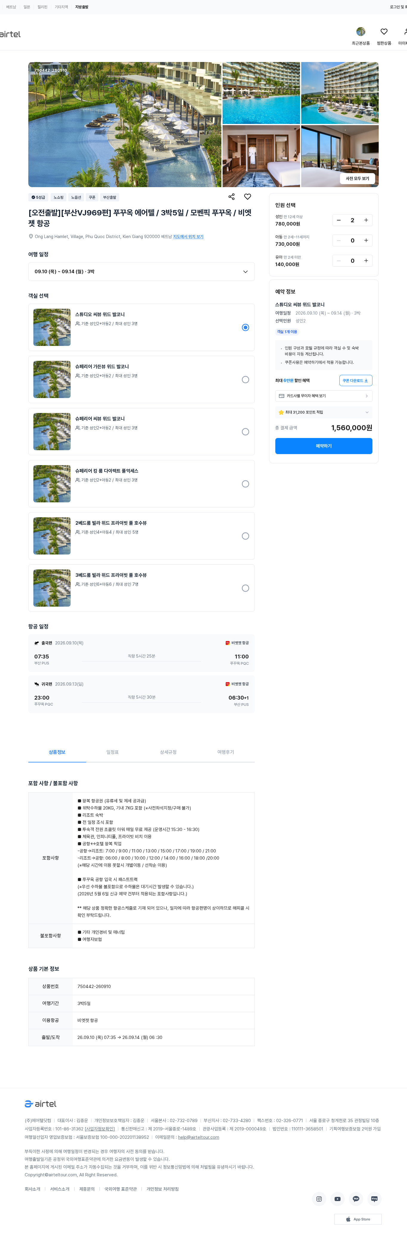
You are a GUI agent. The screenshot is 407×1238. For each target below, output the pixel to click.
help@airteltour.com (198, 1137)
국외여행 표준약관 (121, 1189)
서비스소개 (59, 1189)
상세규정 (168, 752)
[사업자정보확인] (100, 1129)
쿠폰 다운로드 (353, 380)
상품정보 (57, 752)
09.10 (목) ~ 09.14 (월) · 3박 (64, 271)
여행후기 (226, 752)
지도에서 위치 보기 (188, 236)
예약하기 (324, 446)
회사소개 (32, 1189)
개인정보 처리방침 (163, 1189)
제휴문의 (87, 1189)
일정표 (112, 752)
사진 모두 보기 (357, 178)
